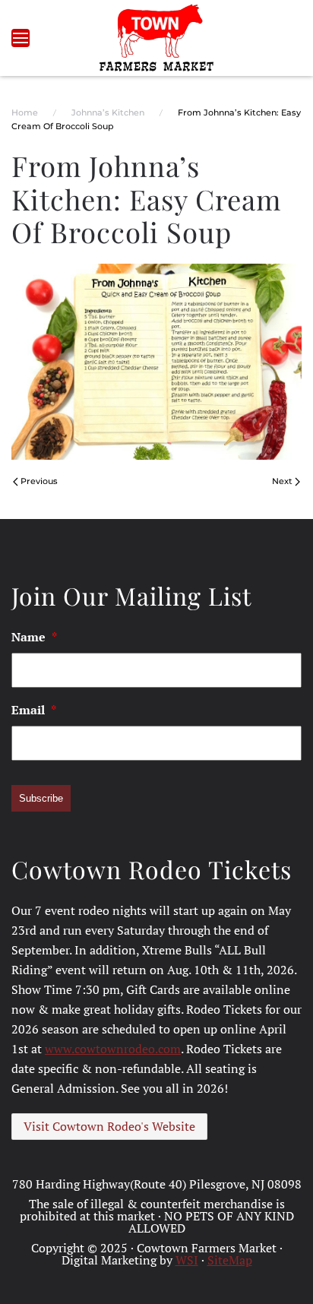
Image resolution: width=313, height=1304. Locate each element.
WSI (186, 1260)
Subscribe (41, 798)
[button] (20, 38)
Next (282, 481)
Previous (39, 481)
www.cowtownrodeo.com (113, 1048)
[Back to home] (157, 38)
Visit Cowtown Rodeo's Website (109, 1126)
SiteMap (229, 1260)
